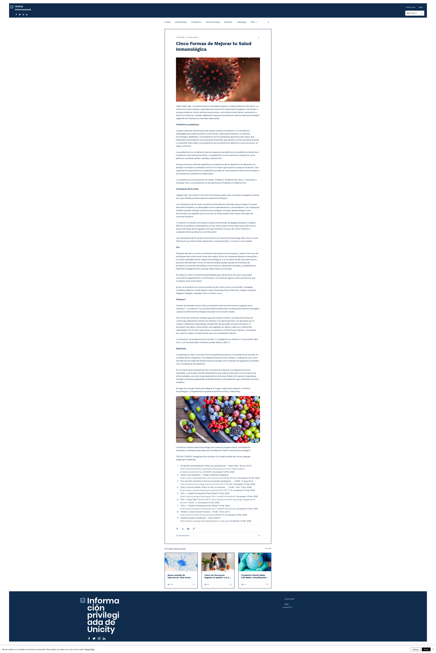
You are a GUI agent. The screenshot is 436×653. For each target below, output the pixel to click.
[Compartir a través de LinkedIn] (188, 529)
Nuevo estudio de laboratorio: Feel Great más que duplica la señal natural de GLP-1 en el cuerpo (180, 576)
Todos (168, 22)
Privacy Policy (90, 649)
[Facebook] (16, 14)
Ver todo (268, 548)
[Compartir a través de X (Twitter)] (183, 529)
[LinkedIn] (27, 14)
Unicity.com (289, 599)
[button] (268, 22)
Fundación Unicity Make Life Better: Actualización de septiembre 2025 (253, 576)
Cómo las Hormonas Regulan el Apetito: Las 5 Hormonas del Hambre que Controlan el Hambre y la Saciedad (217, 576)
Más (253, 22)
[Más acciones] (258, 37)
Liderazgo (241, 22)
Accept (426, 649)
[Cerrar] (433, 649)
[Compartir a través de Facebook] (177, 529)
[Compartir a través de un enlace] (194, 529)
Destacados (181, 22)
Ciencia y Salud (213, 22)
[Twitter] (20, 14)
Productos (196, 22)
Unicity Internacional (23, 8)
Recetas (228, 22)
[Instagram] (23, 14)
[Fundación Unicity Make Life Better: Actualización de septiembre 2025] (255, 562)
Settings (416, 649)
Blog (286, 604)
